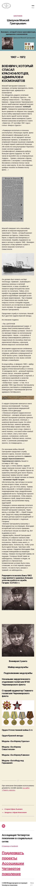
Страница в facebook (10, 846)
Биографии (18, 16)
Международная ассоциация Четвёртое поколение (14, 884)
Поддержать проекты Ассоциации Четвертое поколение (13, 863)
